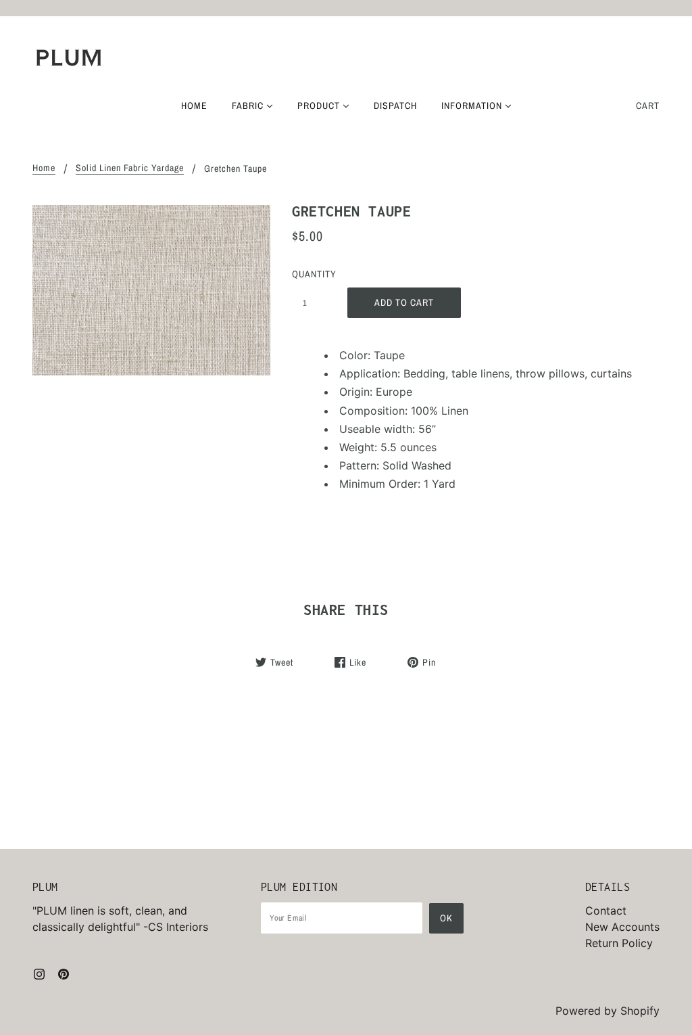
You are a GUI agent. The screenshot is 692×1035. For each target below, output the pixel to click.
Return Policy (619, 943)
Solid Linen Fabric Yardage (130, 168)
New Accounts (622, 927)
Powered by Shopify (607, 1010)
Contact (605, 910)
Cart (648, 105)
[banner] (68, 57)
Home (43, 168)
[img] (39, 972)
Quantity (312, 274)
